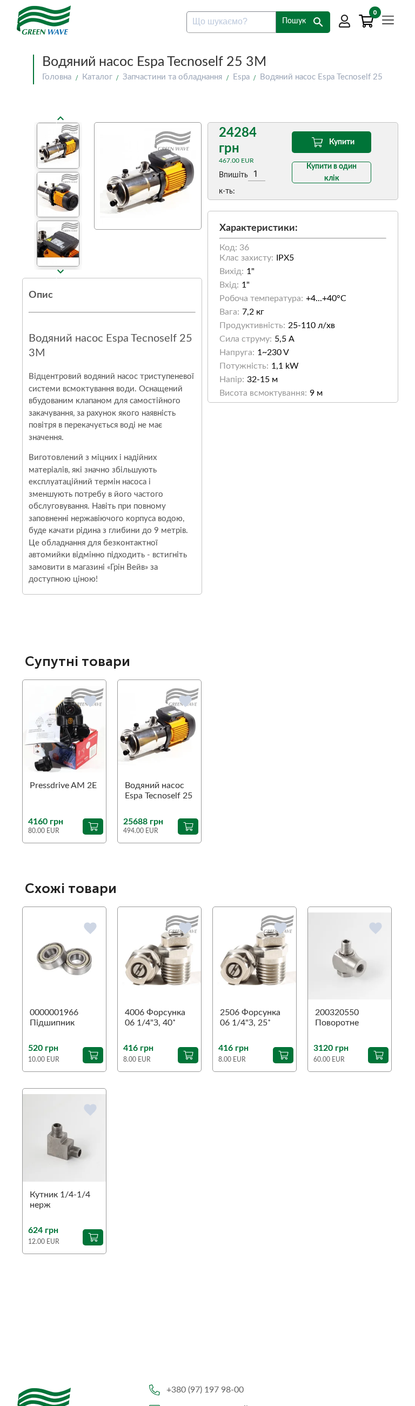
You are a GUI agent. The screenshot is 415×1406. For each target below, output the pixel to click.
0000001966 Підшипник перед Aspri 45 (59, 1018)
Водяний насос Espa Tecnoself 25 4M (158, 791)
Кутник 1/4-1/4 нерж (60, 1199)
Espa (241, 77)
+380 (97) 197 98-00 (205, 1389)
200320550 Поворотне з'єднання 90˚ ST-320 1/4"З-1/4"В (349, 1018)
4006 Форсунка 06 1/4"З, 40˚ (155, 1017)
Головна (56, 77)
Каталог (97, 77)
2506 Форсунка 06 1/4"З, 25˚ (250, 1017)
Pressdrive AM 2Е (63, 785)
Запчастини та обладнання (172, 77)
